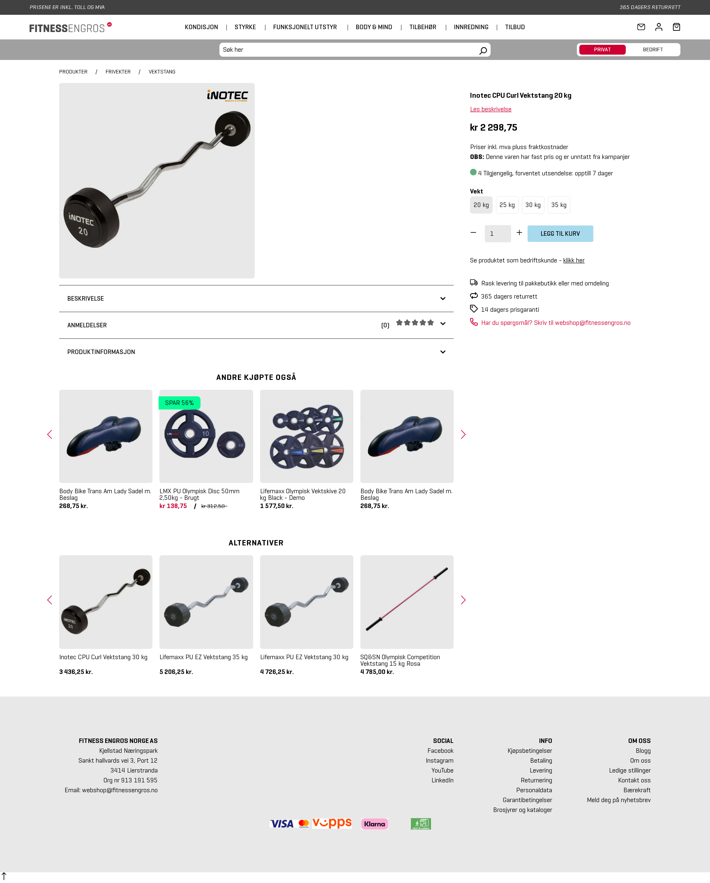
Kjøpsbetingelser (529, 750)
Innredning (471, 27)
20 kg (481, 205)
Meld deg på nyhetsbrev (619, 800)
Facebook (440, 750)
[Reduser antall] (473, 234)
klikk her (574, 260)
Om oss (640, 760)
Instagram (440, 760)
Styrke (245, 27)
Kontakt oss (634, 780)
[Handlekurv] (674, 27)
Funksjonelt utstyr (305, 27)
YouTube (442, 770)
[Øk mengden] (519, 234)
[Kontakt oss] (641, 27)
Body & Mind (374, 27)
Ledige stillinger (630, 770)
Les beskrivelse (491, 109)
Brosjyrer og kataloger (522, 810)
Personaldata (534, 790)
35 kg (559, 205)
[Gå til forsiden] (71, 27)
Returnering (536, 780)
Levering (541, 770)
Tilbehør (422, 27)
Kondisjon (201, 27)
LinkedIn (442, 780)
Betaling (541, 760)
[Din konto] (659, 27)
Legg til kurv (560, 233)
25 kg (507, 205)
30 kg (533, 205)
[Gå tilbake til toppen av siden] (4, 877)
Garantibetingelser (527, 800)
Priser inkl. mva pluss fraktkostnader (519, 147)
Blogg (643, 750)
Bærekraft (637, 790)
